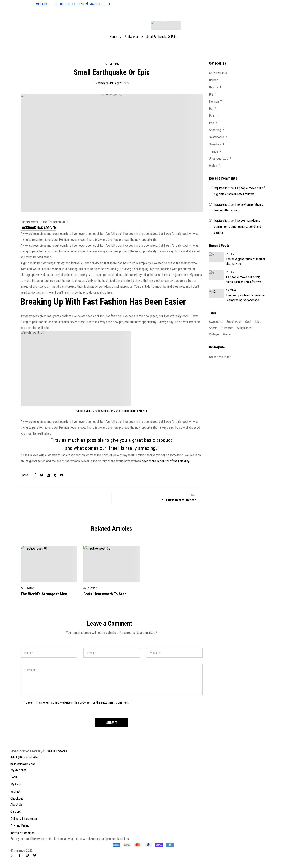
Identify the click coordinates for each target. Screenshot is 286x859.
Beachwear (233, 322)
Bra (211, 94)
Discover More (166, 12)
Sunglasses (244, 328)
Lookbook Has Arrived (134, 411)
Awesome (215, 322)
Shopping (215, 130)
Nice (258, 322)
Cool (248, 322)
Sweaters (215, 144)
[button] (38, 228)
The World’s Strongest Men (44, 593)
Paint (212, 116)
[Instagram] (27, 855)
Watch (213, 166)
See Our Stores (57, 751)
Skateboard (216, 137)
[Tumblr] (55, 475)
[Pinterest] (12, 855)
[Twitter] (41, 475)
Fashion (214, 101)
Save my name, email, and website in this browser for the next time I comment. (77, 702)
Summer (227, 328)
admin (99, 83)
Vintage (214, 334)
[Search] (273, 25)
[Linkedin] (48, 475)
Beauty (213, 87)
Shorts (213, 328)
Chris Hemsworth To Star (104, 593)
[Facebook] (35, 475)
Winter (227, 334)
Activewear (132, 37)
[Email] (61, 475)
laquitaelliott (222, 188)
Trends (213, 151)
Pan (211, 123)
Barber (213, 80)
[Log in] (263, 25)
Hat (211, 109)
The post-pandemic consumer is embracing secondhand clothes (237, 227)
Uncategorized (218, 158)
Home (113, 37)
